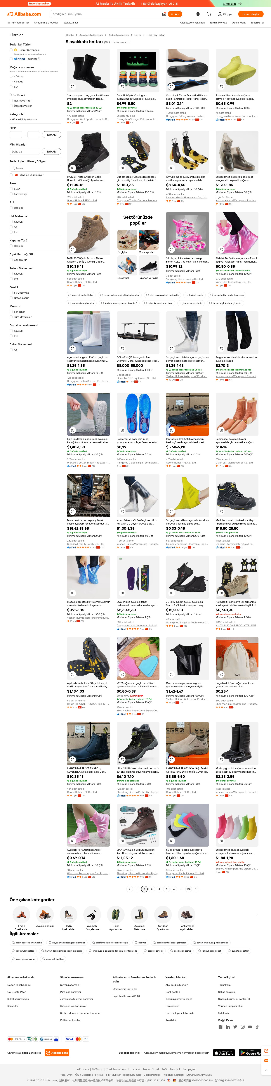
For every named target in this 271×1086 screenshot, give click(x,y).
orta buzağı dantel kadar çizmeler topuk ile (115, 951)
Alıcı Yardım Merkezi (177, 984)
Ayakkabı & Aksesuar (91, 34)
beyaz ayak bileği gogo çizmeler (68, 942)
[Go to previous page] (129, 889)
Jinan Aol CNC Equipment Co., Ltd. (136, 378)
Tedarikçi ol (224, 984)
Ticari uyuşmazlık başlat (179, 998)
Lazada (136, 1069)
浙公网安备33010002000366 (195, 1080)
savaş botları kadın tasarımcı (229, 295)
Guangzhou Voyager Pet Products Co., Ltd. (138, 119)
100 (189, 889)
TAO (164, 1069)
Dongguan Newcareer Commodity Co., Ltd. (237, 116)
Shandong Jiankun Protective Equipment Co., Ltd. (138, 792)
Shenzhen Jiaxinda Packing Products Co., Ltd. (237, 703)
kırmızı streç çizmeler (83, 303)
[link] (266, 1051)
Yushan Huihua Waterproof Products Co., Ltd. (237, 200)
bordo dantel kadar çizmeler (171, 942)
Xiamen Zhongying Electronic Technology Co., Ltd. (187, 543)
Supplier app (127, 1052)
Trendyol (175, 1069)
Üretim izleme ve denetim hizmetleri (80, 1012)
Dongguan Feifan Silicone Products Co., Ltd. (88, 381)
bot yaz (142, 942)
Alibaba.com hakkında (20, 977)
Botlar (137, 34)
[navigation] (35, 462)
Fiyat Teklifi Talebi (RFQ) (126, 995)
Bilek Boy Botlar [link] (156, 34)
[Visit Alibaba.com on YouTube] (250, 1027)
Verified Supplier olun (230, 1005)
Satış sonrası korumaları (73, 1005)
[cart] (210, 14)
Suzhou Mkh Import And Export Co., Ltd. (237, 868)
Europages (189, 1069)
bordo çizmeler (155, 951)
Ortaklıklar (224, 1012)
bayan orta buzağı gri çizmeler (212, 942)
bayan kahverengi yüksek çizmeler (121, 295)
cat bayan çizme (182, 951)
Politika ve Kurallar (70, 1020)
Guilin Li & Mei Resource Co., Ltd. (234, 462)
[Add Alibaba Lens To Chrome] (57, 1052)
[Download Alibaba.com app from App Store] (224, 1052)
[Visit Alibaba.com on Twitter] (235, 1027)
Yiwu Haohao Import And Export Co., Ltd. (138, 710)
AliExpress (83, 1069)
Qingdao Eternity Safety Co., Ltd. (85, 543)
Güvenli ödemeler (70, 984)
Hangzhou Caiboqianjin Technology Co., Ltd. (138, 462)
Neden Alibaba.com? (19, 984)
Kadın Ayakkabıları (119, 34)
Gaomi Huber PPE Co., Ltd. (82, 200)
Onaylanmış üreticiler (125, 988)
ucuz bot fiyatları (55, 959)
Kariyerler (12, 1005)
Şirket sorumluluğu (18, 998)
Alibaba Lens (27, 1052)
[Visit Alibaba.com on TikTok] (257, 1027)
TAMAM (52, 134)
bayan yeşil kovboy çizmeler (227, 303)
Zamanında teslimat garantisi (76, 998)
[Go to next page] (196, 889)
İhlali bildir (171, 1020)
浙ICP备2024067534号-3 (229, 1080)
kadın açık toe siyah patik (29, 942)
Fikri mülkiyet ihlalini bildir (180, 1012)
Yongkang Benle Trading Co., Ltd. (184, 279)
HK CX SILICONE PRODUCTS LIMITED (237, 625)
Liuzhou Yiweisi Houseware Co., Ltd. (186, 197)
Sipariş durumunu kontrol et (234, 998)
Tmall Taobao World (117, 1069)
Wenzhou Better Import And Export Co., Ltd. (88, 462)
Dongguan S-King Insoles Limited (185, 116)
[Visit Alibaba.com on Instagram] (242, 1027)
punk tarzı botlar (240, 951)
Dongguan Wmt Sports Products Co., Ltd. (88, 119)
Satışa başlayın (226, 991)
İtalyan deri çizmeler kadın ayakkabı (63, 951)
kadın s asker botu (192, 303)
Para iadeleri (172, 1005)
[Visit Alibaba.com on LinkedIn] (228, 1027)
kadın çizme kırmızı (25, 959)
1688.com (97, 1069)
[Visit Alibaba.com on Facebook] (220, 1027)
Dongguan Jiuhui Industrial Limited (137, 625)
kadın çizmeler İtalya (82, 295)
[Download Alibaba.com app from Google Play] (251, 1052)
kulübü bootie (196, 295)
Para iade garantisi (70, 991)
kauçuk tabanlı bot (211, 951)
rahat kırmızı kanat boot (160, 303)
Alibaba (70, 34)
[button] (164, 14)
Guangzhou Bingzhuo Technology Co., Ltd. (187, 622)
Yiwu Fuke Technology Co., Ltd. (233, 281)
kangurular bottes (25, 951)
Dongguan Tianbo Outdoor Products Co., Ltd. (138, 200)
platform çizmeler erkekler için (112, 942)
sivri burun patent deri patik (164, 295)
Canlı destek (173, 991)
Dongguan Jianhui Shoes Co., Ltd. (185, 873)
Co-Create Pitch (16, 991)
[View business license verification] (169, 1080)
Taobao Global (151, 1069)
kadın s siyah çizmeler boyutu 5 (121, 303)
